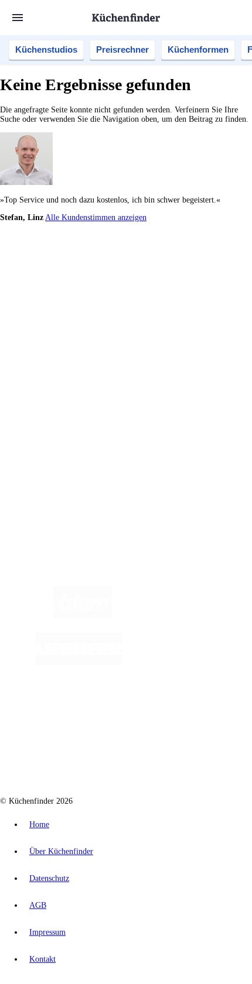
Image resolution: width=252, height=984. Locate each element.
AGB (37, 905)
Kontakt (42, 959)
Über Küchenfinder (55, 356)
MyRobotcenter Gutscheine (146, 296)
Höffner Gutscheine (215, 296)
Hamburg (102, 268)
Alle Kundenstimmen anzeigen (96, 217)
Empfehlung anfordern (61, 258)
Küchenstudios (46, 49)
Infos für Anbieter (53, 406)
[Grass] (180, 615)
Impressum (47, 932)
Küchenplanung (49, 328)
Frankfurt (71, 278)
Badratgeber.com (51, 375)
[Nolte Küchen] (107, 709)
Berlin (77, 268)
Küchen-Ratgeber (52, 346)
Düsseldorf (39, 278)
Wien (233, 268)
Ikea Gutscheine (80, 287)
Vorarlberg (163, 268)
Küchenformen (198, 49)
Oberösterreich (202, 268)
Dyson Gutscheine (196, 287)
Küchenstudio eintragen (62, 425)
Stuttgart (117, 278)
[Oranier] (194, 662)
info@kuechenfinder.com (42, 476)
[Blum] (82, 615)
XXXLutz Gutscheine (136, 287)
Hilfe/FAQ (41, 365)
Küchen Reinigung (54, 337)
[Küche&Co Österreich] (137, 756)
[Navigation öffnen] (17, 17)
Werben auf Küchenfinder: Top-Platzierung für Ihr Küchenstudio (131, 416)
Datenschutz (49, 878)
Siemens (167, 278)
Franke (142, 278)
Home (39, 824)
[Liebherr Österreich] (79, 662)
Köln (95, 278)
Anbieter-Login (57, 434)
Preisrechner (122, 49)
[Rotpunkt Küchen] (175, 709)
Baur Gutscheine (81, 296)
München (132, 268)
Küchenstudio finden (57, 249)
